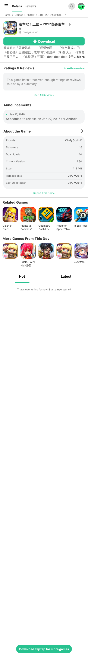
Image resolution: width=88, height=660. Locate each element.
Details (17, 6)
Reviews (30, 6)
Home (6, 14)
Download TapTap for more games (44, 649)
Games (19, 14)
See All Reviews (44, 95)
